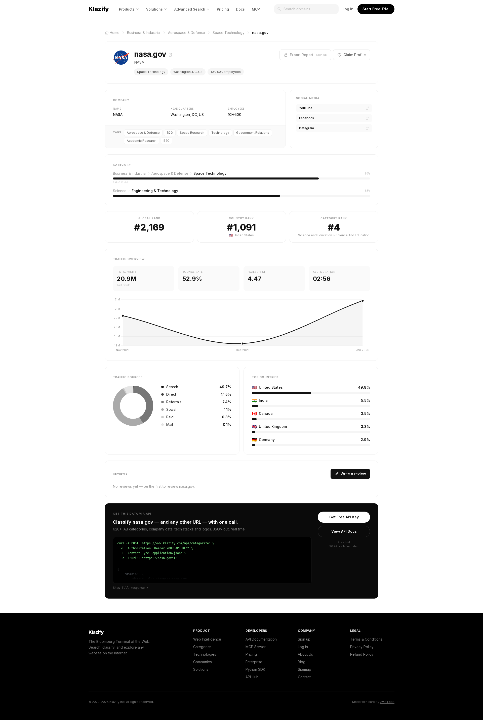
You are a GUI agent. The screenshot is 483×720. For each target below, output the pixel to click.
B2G (170, 132)
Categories (202, 647)
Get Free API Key (344, 517)
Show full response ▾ (130, 588)
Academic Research (141, 141)
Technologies (204, 654)
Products (127, 9)
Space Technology (151, 72)
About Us (305, 654)
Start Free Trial (376, 9)
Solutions (154, 9)
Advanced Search (189, 9)
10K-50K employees (226, 72)
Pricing (223, 9)
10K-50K (234, 114)
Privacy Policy (362, 647)
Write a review (353, 474)
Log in (348, 9)
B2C (167, 141)
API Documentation (261, 639)
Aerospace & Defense (143, 132)
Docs (240, 9)
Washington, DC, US (188, 72)
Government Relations (252, 132)
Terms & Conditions (366, 639)
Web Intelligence (207, 639)
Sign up (304, 639)
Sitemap (304, 669)
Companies (202, 662)
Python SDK (255, 669)
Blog (301, 662)
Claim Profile (354, 55)
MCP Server (256, 647)
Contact (304, 677)
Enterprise (254, 662)
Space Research (192, 132)
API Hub (252, 677)
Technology (220, 132)
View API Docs (344, 531)
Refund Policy (361, 654)
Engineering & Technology (155, 191)
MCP (256, 9)
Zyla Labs (387, 702)
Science (120, 191)
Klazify (99, 9)
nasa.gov (151, 54)
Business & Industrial (129, 173)
